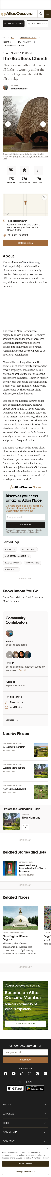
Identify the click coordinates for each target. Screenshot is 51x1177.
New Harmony (31, 262)
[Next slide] (43, 124)
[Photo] (41, 750)
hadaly (41, 667)
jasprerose (11, 670)
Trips (6, 1123)
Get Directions (25, 243)
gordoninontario (15, 667)
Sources (10, 720)
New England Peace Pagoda (15, 938)
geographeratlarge (16, 645)
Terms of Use (34, 532)
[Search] (40, 14)
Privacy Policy (22, 532)
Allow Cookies (25, 1164)
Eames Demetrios (19, 89)
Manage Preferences (25, 1172)
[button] (11, 170)
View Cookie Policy (40, 1158)
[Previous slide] (8, 124)
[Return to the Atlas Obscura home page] (17, 14)
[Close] (47, 1148)
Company (9, 1141)
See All (22, 670)
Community (10, 1132)
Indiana (7, 266)
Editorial (8, 1114)
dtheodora (30, 667)
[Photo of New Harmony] (11, 821)
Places (7, 1104)
